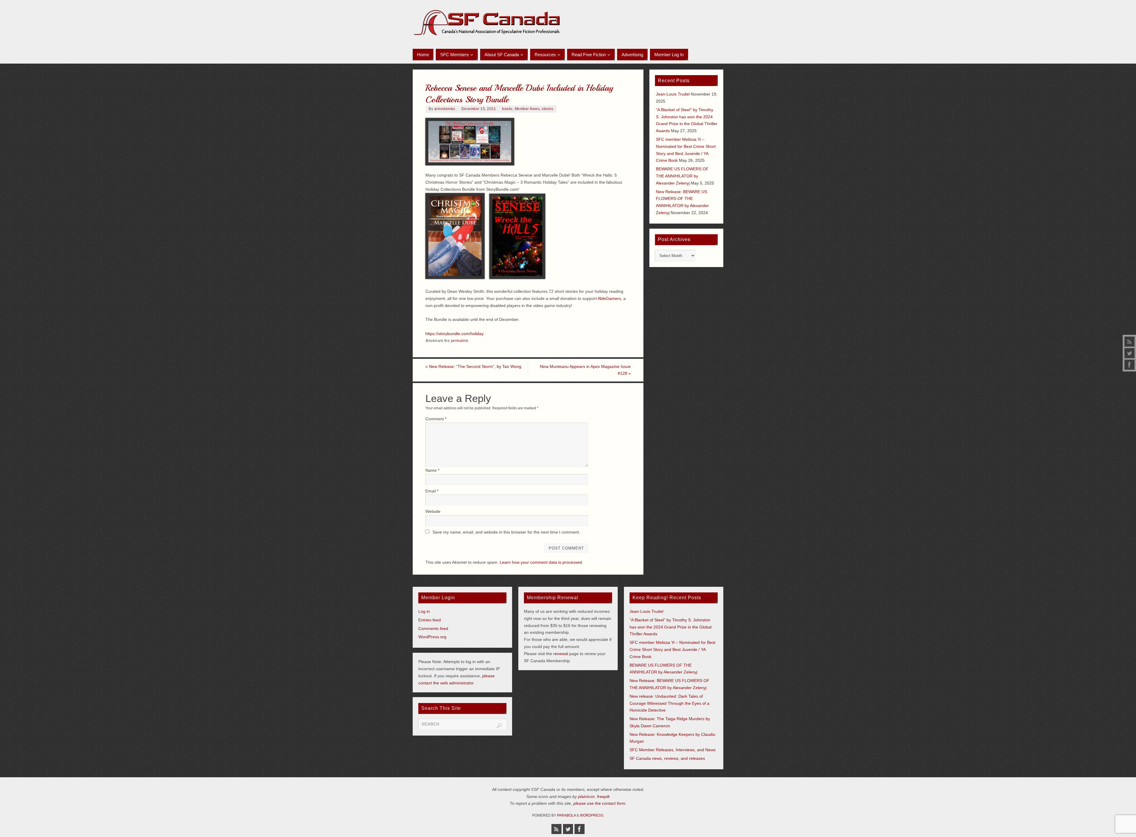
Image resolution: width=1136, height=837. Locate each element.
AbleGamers (609, 298)
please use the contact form (599, 803)
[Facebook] (1129, 365)
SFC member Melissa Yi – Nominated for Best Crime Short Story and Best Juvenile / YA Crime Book (672, 649)
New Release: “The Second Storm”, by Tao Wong (473, 366)
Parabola (566, 815)
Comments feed (433, 628)
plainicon (586, 796)
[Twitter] (1129, 353)
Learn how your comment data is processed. (541, 562)
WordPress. (592, 815)
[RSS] (1129, 342)
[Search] (499, 726)
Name (432, 470)
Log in (424, 611)
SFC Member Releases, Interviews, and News (673, 749)
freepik (603, 796)
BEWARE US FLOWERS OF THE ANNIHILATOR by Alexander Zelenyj (682, 176)
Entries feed (429, 620)
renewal (560, 653)
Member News (527, 109)
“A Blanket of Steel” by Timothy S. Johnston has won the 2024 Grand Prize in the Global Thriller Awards (670, 627)
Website (432, 511)
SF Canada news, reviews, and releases (667, 758)
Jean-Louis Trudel (673, 94)
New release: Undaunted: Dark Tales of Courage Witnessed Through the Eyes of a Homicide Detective (669, 703)
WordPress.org (432, 636)
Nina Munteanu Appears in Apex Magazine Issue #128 (585, 370)
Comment (435, 418)
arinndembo (444, 109)
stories (548, 109)
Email (431, 491)
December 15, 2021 (479, 109)
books (507, 109)
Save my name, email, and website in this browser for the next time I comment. (506, 532)
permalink (459, 341)
